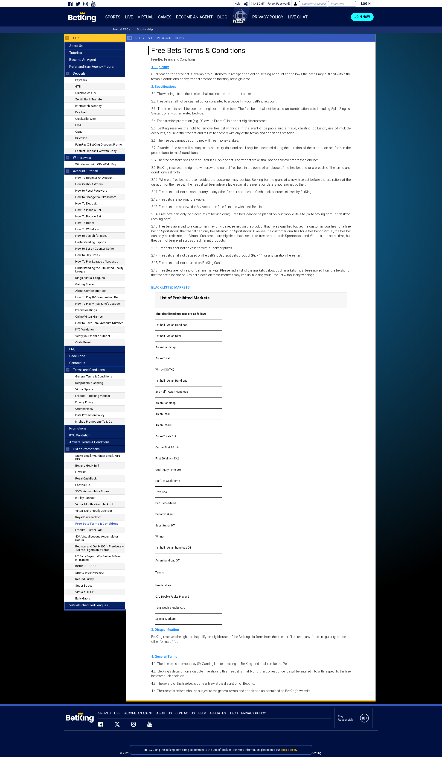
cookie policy (289, 749)
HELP (202, 713)
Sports (104, 713)
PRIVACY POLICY (253, 713)
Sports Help (145, 29)
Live (117, 713)
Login (366, 4)
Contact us (185, 713)
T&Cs (234, 713)
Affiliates (217, 713)
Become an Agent (138, 713)
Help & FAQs (121, 29)
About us (164, 713)
